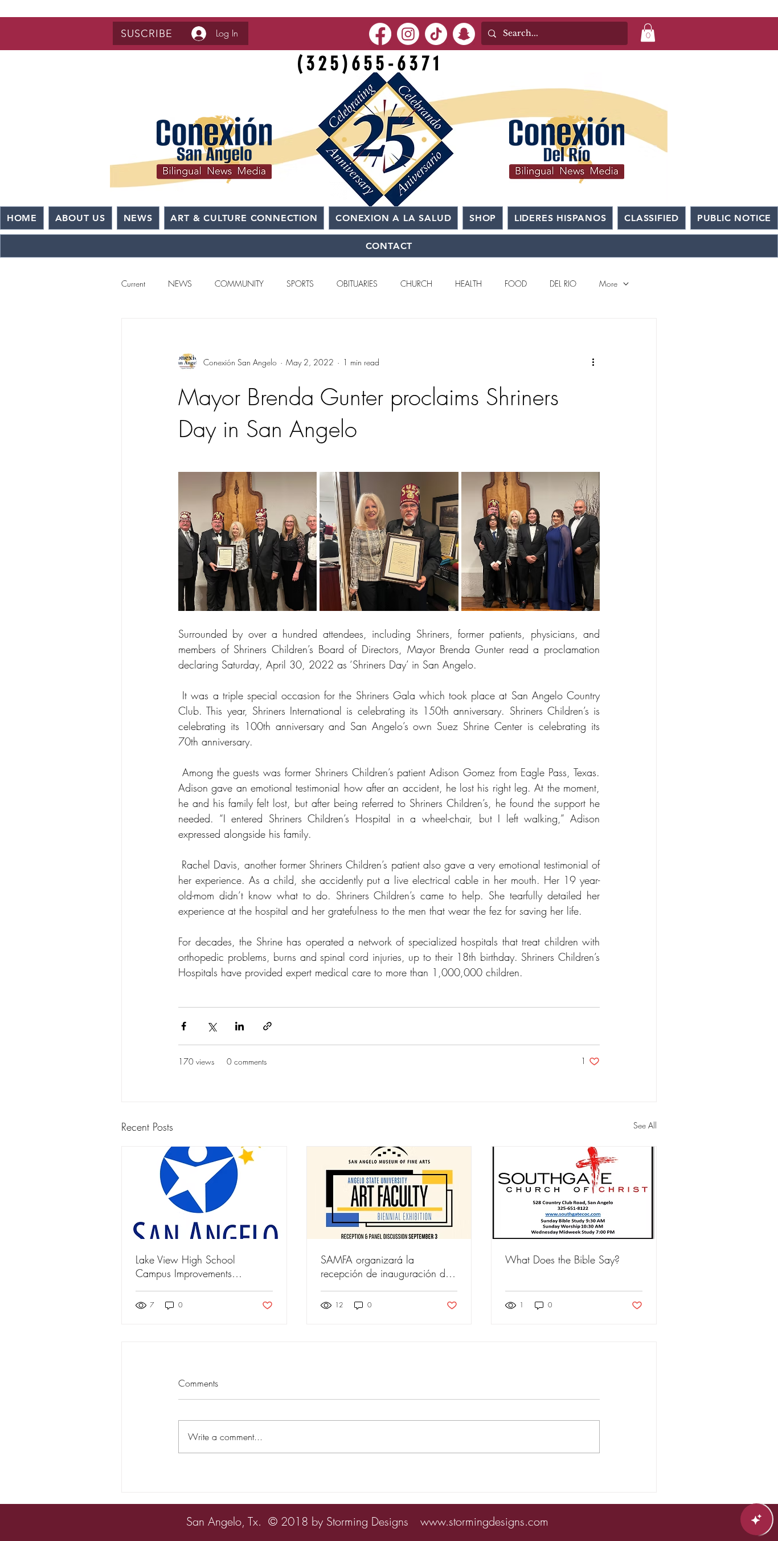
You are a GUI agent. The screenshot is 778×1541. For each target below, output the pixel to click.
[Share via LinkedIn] (239, 1026)
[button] (147, 33)
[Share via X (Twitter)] (211, 1026)
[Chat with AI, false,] (756, 1519)
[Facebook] (380, 34)
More (608, 283)
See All (645, 1125)
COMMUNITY (239, 283)
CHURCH (416, 283)
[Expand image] (247, 541)
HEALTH (468, 283)
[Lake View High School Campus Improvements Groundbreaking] (204, 1193)
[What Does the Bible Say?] (574, 1193)
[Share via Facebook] (183, 1026)
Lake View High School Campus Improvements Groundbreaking (185, 1266)
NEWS (180, 283)
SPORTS (300, 283)
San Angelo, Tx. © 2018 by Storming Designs (297, 1521)
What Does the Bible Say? (562, 1259)
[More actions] (593, 362)
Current (133, 283)
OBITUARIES (357, 283)
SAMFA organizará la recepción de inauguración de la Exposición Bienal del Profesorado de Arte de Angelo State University (387, 1266)
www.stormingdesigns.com (484, 1521)
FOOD (516, 283)
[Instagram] (408, 34)
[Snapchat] (464, 34)
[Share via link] (267, 1026)
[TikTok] (436, 34)
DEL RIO (563, 283)
